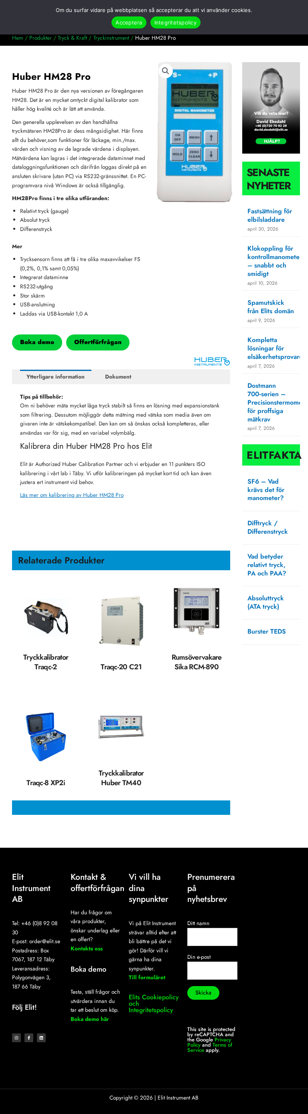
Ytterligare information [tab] (55, 377)
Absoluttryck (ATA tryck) (265, 602)
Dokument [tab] (118, 377)
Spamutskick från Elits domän (270, 307)
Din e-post (199, 957)
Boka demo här (90, 1019)
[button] (165, 71)
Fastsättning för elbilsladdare (269, 215)
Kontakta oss (87, 948)
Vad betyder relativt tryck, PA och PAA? (266, 565)
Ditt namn (198, 923)
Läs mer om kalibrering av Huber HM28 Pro (72, 495)
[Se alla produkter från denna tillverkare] (212, 361)
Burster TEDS (266, 631)
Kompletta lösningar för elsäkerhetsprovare (275, 348)
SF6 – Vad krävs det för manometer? (265, 490)
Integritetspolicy (175, 22)
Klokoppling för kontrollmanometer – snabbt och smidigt (274, 261)
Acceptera (129, 22)
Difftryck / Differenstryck (267, 527)
